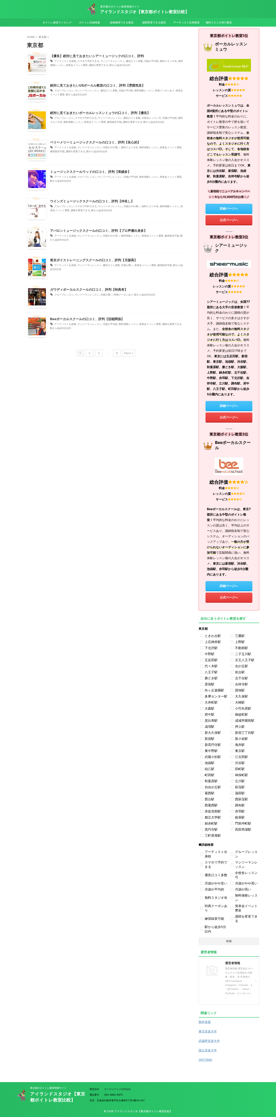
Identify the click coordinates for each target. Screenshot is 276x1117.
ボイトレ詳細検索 (89, 22)
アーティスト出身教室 (186, 22)
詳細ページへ (229, 208)
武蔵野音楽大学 (209, 1041)
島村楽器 (205, 1022)
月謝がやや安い (111, 235)
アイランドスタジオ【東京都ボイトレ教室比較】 (144, 11)
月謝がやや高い (111, 147)
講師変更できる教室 (154, 22)
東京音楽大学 (208, 1031)
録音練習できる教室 (122, 22)
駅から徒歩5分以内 (120, 65)
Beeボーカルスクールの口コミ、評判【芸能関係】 (87, 319)
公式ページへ (229, 220)
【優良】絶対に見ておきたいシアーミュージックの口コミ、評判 (97, 56)
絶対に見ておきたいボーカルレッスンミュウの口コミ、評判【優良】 (100, 113)
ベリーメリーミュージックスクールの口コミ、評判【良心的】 (95, 142)
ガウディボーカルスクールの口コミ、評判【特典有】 (89, 289)
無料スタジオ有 (168, 61)
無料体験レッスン (144, 90)
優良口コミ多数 (134, 61)
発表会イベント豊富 (77, 65)
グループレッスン (64, 90)
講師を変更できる (98, 65)
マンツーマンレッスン (112, 61)
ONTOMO (205, 1060)
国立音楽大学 (208, 1050)
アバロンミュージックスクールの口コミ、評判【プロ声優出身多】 (98, 231)
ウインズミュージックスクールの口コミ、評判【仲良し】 (92, 201)
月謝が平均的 (151, 61)
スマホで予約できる (88, 61)
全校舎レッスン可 (151, 117)
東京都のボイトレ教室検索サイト (48, 1087)
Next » (128, 353)
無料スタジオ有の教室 (219, 22)
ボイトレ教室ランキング (57, 22)
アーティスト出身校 (65, 61)
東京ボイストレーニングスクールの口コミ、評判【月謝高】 (93, 260)
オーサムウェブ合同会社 (117, 1089)
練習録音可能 (114, 121)
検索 (229, 941)
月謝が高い (127, 265)
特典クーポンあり (164, 90)
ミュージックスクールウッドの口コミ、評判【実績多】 (90, 172)
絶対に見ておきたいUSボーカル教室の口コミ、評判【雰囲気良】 (97, 85)
